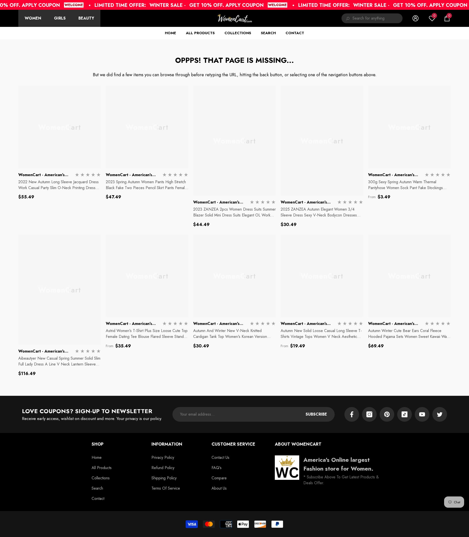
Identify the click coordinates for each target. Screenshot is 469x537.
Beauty (86, 18)
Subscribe (316, 414)
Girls (60, 18)
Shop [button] (98, 444)
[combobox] (377, 18)
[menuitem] (33, 18)
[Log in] (415, 18)
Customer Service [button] (233, 444)
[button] (447, 18)
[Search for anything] (372, 18)
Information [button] (166, 444)
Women (33, 18)
